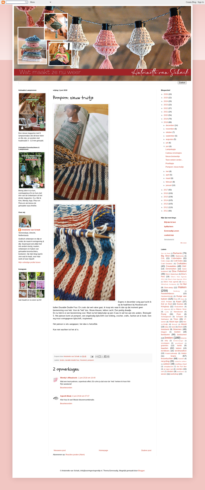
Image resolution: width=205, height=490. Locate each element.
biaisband (165, 329)
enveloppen (165, 343)
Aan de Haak (165, 253)
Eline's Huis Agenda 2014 (177, 279)
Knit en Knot (166, 304)
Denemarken (171, 269)
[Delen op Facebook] (105, 356)
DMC (184, 266)
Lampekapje (171, 149)
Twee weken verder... (174, 160)
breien (62, 360)
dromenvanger (178, 341)
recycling (165, 361)
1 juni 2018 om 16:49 (86, 378)
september (170, 136)
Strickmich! (169, 240)
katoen (178, 348)
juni (167, 146)
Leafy (167, 312)
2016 (166, 193)
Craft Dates (178, 261)
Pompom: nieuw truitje (175, 167)
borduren (165, 334)
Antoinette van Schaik (30, 230)
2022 (166, 108)
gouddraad (179, 343)
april (168, 175)
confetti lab (169, 235)
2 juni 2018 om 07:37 (80, 396)
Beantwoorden (66, 388)
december (170, 125)
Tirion (175, 319)
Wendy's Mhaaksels (68, 378)
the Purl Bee (182, 366)
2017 (166, 190)
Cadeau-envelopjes (174, 153)
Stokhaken (165, 319)
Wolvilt (184, 324)
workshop (174, 374)
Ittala (182, 299)
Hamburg (176, 291)
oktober (169, 132)
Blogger (141, 471)
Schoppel (179, 317)
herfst (179, 345)
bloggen (164, 332)
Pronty (163, 314)
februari (169, 182)
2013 (166, 204)
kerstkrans (165, 351)
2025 (166, 98)
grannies (164, 345)
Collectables (176, 258)
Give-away (168, 288)
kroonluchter (167, 358)
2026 (166, 94)
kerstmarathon (181, 351)
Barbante (177, 253)
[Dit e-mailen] (96, 356)
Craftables (182, 263)
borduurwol (182, 335)
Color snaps (165, 261)
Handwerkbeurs (167, 294)
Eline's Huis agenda (171, 282)
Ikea (175, 299)
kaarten (164, 348)
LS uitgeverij (165, 309)
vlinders (170, 371)
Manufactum (178, 312)
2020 (166, 115)
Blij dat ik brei (170, 222)
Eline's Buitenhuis (172, 274)
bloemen (177, 329)
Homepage (103, 450)
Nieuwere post (60, 450)
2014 (166, 200)
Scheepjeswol (166, 317)
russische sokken (181, 361)
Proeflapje (170, 163)
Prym (179, 314)
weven (163, 374)
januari (169, 185)
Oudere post (146, 450)
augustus (170, 139)
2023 (166, 105)
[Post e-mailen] (92, 356)
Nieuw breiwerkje (173, 156)
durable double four (72, 360)
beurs (180, 327)
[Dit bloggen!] (99, 356)
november (170, 129)
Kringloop (165, 307)
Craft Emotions (166, 263)
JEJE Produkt (166, 302)
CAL (163, 258)
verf (162, 371)
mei (167, 171)
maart (168, 178)
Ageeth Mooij (65, 396)
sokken (166, 364)
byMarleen (168, 227)
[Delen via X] (102, 356)
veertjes (179, 369)
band (173, 327)
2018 (166, 122)
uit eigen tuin (168, 369)
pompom (90, 360)
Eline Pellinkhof (179, 271)
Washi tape (174, 322)
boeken (177, 332)
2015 (166, 197)
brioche (184, 338)
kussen (181, 358)
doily (166, 341)
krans (173, 356)
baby (166, 327)
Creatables (171, 266)
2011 (166, 211)
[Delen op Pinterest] (108, 356)
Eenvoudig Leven (171, 231)
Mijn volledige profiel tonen (29, 262)
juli (167, 143)
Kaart (178, 301)
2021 (166, 112)
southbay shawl (181, 364)
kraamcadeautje (171, 353)
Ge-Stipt (183, 284)
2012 (166, 207)
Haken (182, 287)
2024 (166, 101)
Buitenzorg (180, 256)
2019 (166, 119)
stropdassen (168, 366)
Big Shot (165, 256)
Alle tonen (183, 243)
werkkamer (180, 371)
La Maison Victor (180, 309)
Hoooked (83, 360)
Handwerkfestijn (167, 296)
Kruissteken (179, 306)
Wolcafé (174, 324)
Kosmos (180, 304)
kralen (184, 353)
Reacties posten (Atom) (75, 455)
